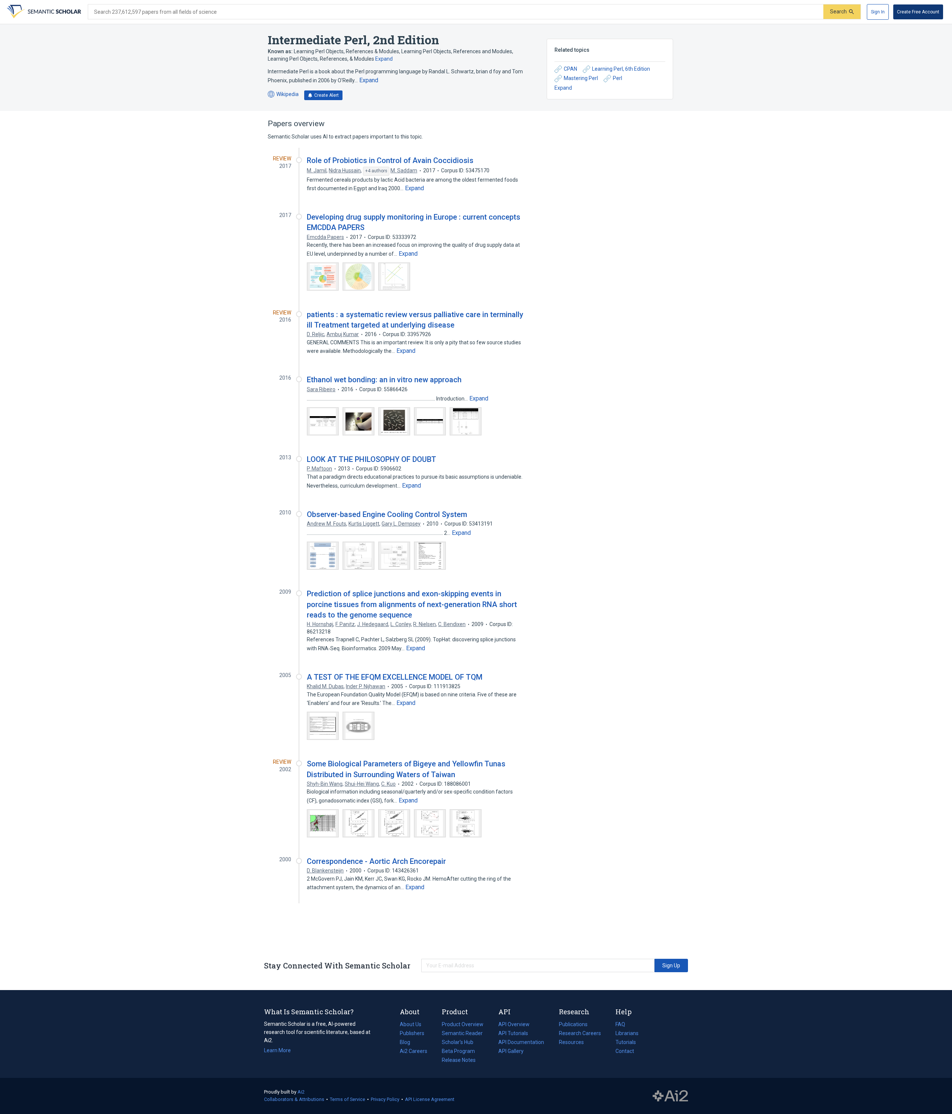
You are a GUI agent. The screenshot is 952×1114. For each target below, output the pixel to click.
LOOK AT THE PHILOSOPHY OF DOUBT (371, 459)
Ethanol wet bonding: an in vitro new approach (384, 379)
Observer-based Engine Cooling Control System (387, 514)
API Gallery (511, 1051)
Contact (624, 1051)
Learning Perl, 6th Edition (621, 69)
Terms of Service (347, 1099)
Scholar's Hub (457, 1042)
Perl (617, 78)
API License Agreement (429, 1099)
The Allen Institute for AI (670, 1096)
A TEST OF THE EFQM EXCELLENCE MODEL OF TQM (394, 677)
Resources (571, 1043)
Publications (573, 1025)
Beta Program (458, 1051)
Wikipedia (283, 94)
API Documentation (521, 1043)
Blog (408, 1043)
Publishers (412, 1033)
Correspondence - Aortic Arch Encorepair (376, 861)
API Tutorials (513, 1033)
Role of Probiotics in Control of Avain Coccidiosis (390, 160)
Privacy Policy (385, 1099)
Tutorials (625, 1042)
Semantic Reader (462, 1033)
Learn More (277, 1050)
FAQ (620, 1024)
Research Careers (580, 1034)
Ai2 (301, 1092)
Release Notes (459, 1060)
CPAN (570, 69)
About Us (410, 1024)
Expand (384, 59)
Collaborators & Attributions (294, 1099)
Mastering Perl (581, 78)
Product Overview (462, 1024)
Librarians (627, 1033)
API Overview (514, 1024)
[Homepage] (43, 11)
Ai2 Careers (413, 1052)
